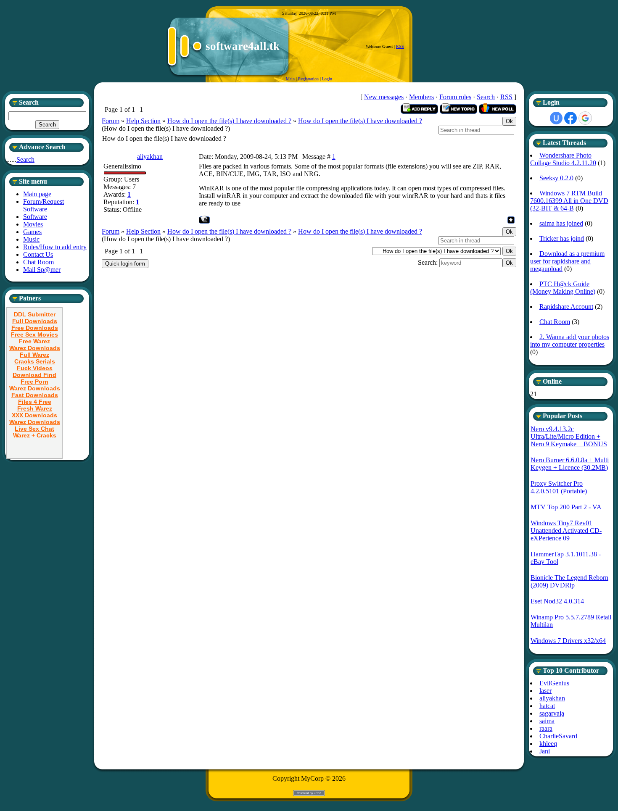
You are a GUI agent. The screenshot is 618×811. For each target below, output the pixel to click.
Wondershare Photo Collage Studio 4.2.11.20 (563, 159)
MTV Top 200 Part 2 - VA (566, 507)
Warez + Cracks (34, 435)
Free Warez (34, 341)
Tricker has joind (561, 238)
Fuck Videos (35, 368)
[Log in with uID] (556, 118)
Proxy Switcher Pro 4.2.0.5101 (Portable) (559, 487)
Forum (110, 120)
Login (327, 78)
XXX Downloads (34, 415)
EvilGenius (554, 683)
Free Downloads (34, 327)
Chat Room (554, 321)
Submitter (41, 314)
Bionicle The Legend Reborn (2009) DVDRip (569, 581)
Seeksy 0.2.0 (556, 178)
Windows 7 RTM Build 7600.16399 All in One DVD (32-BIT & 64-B (569, 201)
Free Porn (34, 381)
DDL (20, 314)
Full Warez (34, 354)
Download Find (34, 374)
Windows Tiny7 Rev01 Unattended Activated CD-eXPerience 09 (566, 530)
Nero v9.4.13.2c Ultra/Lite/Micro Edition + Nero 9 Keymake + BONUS (569, 436)
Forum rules (455, 96)
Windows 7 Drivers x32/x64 (568, 640)
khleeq (548, 743)
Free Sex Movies (34, 334)
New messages (384, 96)
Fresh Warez (34, 408)
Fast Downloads (34, 395)
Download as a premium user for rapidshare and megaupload (567, 261)
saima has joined (561, 223)
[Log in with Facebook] (570, 118)
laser (545, 690)
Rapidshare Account (566, 306)
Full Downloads (34, 321)
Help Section (143, 120)
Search (25, 159)
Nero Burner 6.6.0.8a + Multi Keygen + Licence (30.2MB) (570, 463)
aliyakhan (150, 156)
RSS (400, 46)
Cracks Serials (34, 361)
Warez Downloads (34, 348)
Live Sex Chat (34, 428)
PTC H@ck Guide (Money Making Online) (562, 287)
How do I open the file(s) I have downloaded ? (229, 120)
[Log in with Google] (585, 118)
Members (421, 96)
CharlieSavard (558, 736)
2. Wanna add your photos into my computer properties (569, 340)
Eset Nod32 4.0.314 (557, 601)
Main (290, 78)
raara (545, 728)
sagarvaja (551, 713)
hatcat (547, 705)
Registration (308, 78)
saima (547, 720)
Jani (544, 751)
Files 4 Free (34, 401)
